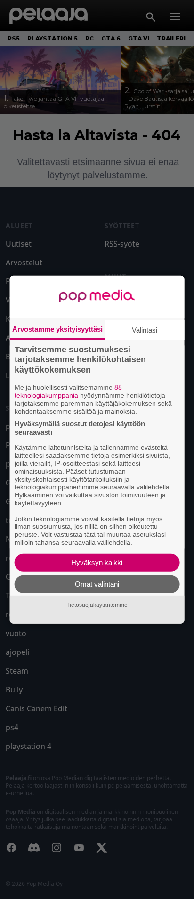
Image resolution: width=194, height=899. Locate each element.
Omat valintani (97, 584)
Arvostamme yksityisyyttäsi (57, 329)
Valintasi (144, 330)
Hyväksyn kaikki (96, 562)
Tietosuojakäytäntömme (97, 605)
